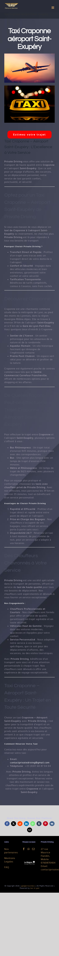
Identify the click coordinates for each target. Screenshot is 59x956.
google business (28, 886)
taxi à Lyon (34, 888)
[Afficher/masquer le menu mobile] (53, 7)
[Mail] (33, 849)
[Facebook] (23, 849)
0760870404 (48, 862)
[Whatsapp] (28, 849)
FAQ (6, 867)
